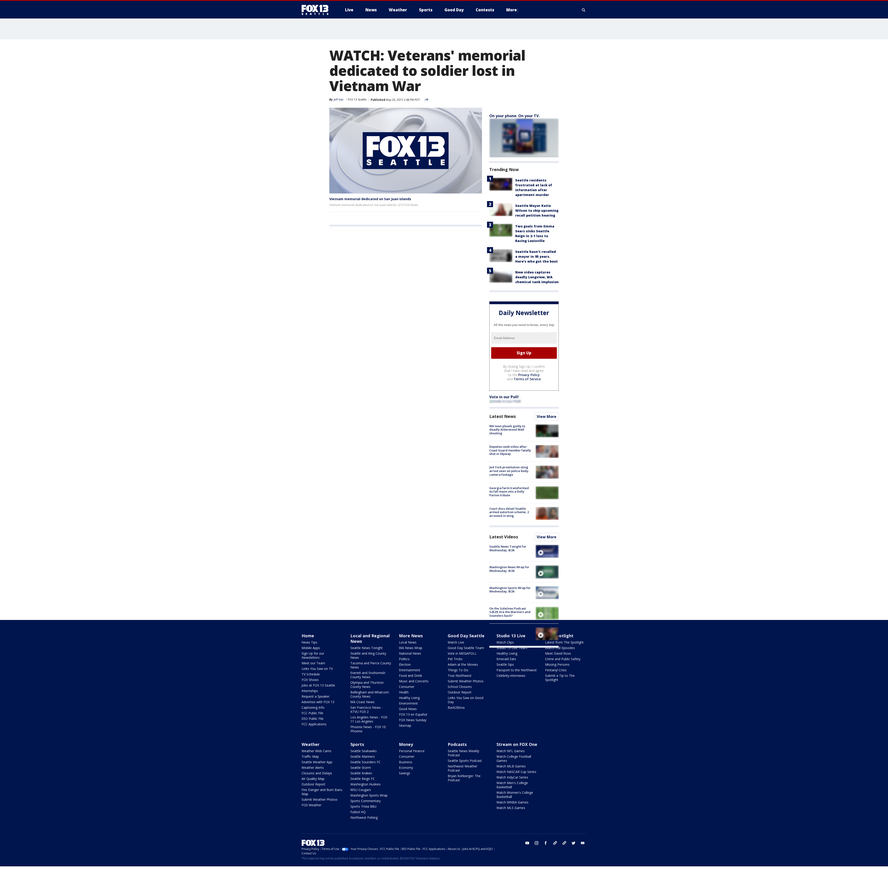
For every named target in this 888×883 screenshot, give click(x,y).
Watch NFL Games (510, 751)
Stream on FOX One (516, 744)
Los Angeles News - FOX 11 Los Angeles (368, 719)
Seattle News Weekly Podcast (463, 753)
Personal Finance (412, 751)
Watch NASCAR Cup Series (516, 772)
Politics (404, 659)
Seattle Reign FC (362, 778)
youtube (527, 843)
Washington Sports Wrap (369, 795)
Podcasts (457, 744)
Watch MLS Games (510, 808)
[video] (547, 551)
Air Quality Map (313, 778)
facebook (545, 843)
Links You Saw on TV (317, 668)
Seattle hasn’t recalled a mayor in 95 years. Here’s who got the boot (536, 256)
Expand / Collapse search (583, 9)
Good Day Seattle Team (466, 648)
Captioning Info (313, 707)
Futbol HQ (358, 812)
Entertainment (409, 670)
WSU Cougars (360, 790)
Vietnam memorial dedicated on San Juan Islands (370, 199)
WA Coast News (362, 702)
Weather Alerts (313, 767)
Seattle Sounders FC (365, 762)
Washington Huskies (365, 784)
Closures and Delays (317, 773)
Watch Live (456, 642)
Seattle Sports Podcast (465, 760)
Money (406, 744)
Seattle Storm (360, 767)
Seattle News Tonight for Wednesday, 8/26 (507, 548)
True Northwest (460, 675)
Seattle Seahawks (363, 751)
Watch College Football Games (513, 758)
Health (404, 692)
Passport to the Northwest (516, 670)
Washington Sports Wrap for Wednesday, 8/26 (510, 590)
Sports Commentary (365, 801)
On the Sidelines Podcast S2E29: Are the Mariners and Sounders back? (509, 612)
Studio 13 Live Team (511, 648)
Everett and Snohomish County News (367, 675)
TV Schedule (311, 674)
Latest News (502, 416)
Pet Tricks (455, 659)
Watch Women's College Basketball (514, 794)
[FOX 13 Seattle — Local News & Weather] (317, 9)
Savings (404, 773)
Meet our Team (313, 663)
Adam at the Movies (463, 664)
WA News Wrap (410, 648)
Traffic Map (310, 756)
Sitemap (405, 725)
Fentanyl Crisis (556, 670)
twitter (573, 843)
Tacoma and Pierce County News (370, 665)
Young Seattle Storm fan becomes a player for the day (510, 631)
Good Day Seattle (466, 635)
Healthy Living (409, 698)
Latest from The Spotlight (564, 642)
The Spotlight (559, 635)
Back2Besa (456, 707)
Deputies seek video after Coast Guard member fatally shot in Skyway (510, 450)
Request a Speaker (316, 696)
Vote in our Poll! (504, 396)
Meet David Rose (558, 653)
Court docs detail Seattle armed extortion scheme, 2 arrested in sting (509, 512)
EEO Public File (313, 718)
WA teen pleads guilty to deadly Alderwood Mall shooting (507, 429)
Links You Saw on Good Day (465, 700)
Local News (407, 642)
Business (405, 762)
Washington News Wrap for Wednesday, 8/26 (509, 569)
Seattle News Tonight (366, 648)
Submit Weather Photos (466, 681)
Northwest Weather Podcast (462, 768)
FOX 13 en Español (413, 714)
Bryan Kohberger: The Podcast (464, 778)
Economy (406, 767)
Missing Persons (557, 664)
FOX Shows (310, 680)
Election (405, 664)
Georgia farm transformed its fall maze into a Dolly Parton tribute (509, 491)
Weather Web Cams (316, 751)
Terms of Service (527, 379)
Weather (311, 744)
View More (546, 416)
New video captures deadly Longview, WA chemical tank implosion (537, 277)
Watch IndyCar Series (512, 777)
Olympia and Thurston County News (367, 684)
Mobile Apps (311, 648)
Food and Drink (410, 675)
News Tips (309, 642)
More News (411, 635)
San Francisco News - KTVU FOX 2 (366, 709)
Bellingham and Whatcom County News (369, 694)
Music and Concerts (414, 681)
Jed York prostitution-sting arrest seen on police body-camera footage (509, 470)
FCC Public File (312, 713)
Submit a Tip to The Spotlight (560, 677)
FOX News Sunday (412, 720)
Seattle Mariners (362, 756)
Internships (310, 691)
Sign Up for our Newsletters (313, 655)
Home (308, 635)
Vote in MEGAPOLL (462, 653)
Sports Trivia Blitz (363, 806)
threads (564, 843)
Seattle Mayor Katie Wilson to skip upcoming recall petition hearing (536, 210)
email (582, 843)
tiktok (555, 843)
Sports (357, 744)
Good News (408, 709)
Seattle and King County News (368, 655)
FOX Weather (311, 805)
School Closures (460, 686)
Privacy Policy (529, 375)
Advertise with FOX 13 (318, 702)
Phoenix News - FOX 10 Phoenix (368, 729)
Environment (408, 703)
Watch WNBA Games (512, 802)
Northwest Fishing (364, 817)
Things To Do (458, 670)
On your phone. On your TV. (514, 115)
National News (410, 653)
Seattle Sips (505, 664)
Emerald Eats (506, 659)
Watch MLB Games (511, 766)
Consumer (406, 686)
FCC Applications (314, 724)
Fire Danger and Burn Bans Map (322, 792)
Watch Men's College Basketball (512, 785)
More (511, 9)
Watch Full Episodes (560, 648)
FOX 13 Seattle (357, 99)
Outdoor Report (460, 692)
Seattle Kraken (361, 773)
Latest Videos (503, 537)
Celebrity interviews (510, 675)
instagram (536, 843)
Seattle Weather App (317, 762)
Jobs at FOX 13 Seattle (318, 685)
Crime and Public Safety (562, 659)
